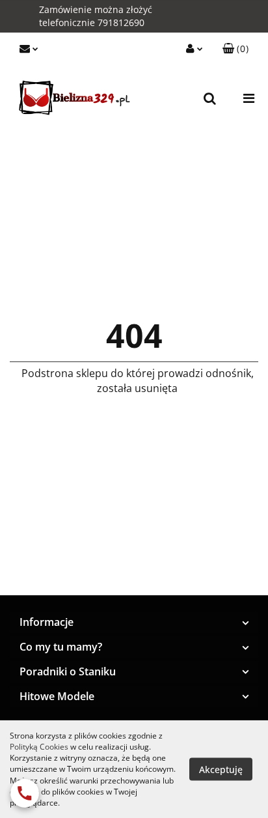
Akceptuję (221, 769)
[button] (235, 49)
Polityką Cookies (39, 746)
